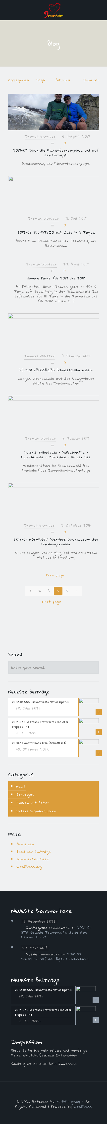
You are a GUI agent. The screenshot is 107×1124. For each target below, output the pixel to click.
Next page (51, 601)
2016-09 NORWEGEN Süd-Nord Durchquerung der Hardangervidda (56, 541)
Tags (40, 80)
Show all (91, 80)
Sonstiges (25, 794)
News (21, 786)
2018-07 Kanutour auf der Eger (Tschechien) (55, 956)
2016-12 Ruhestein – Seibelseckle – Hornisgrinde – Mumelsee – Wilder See (56, 454)
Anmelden (25, 844)
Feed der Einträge (34, 851)
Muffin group (68, 1101)
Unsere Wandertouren (36, 811)
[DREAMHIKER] (53, 10)
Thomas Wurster (40, 136)
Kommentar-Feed (33, 859)
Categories (18, 80)
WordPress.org (29, 866)
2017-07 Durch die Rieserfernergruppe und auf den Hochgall (56, 152)
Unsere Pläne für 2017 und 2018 (56, 278)
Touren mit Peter (32, 803)
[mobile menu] (100, 10)
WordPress (83, 1106)
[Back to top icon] (53, 1091)
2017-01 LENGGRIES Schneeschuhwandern (56, 370)
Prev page (55, 575)
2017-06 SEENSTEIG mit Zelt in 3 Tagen (56, 232)
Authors (62, 80)
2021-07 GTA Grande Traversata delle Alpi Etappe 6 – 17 (56, 932)
